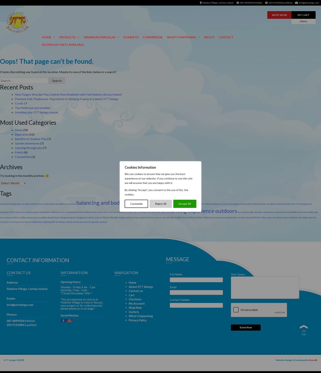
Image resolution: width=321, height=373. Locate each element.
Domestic (131, 37)
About (209, 37)
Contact (226, 37)
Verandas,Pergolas (99, 37)
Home (46, 37)
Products (67, 37)
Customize (136, 203)
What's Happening (181, 37)
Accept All (185, 203)
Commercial (153, 37)
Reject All (160, 203)
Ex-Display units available (63, 44)
